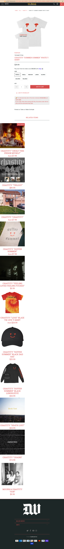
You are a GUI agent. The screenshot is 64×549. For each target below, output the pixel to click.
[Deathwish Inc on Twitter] (27, 530)
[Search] (54, 4)
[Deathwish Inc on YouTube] (33, 530)
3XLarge (25, 78)
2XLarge (17, 78)
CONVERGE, (31, 1)
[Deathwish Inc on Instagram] (36, 530)
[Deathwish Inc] (32, 4)
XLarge (43, 74)
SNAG (19, 1)
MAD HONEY (25, 1)
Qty (15, 83)
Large (37, 74)
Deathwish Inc (33, 536)
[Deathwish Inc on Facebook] (30, 530)
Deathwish (17, 53)
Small (24, 74)
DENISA (44, 1)
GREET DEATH (37, 1)
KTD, (17, 1)
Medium (30, 74)
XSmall (17, 74)
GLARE (56, 1)
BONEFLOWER (49, 1)
